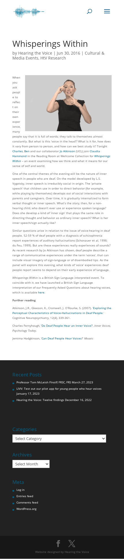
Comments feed (27, 502)
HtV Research (53, 58)
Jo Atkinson (67, 151)
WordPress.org (26, 509)
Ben (26, 151)
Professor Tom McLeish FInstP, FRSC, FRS (43, 382)
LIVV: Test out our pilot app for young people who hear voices (59, 389)
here (41, 292)
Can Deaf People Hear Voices (62, 338)
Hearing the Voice (35, 53)
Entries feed (24, 496)
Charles (17, 151)
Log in (20, 490)
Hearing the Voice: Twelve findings (40, 400)
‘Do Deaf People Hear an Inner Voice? (66, 326)
